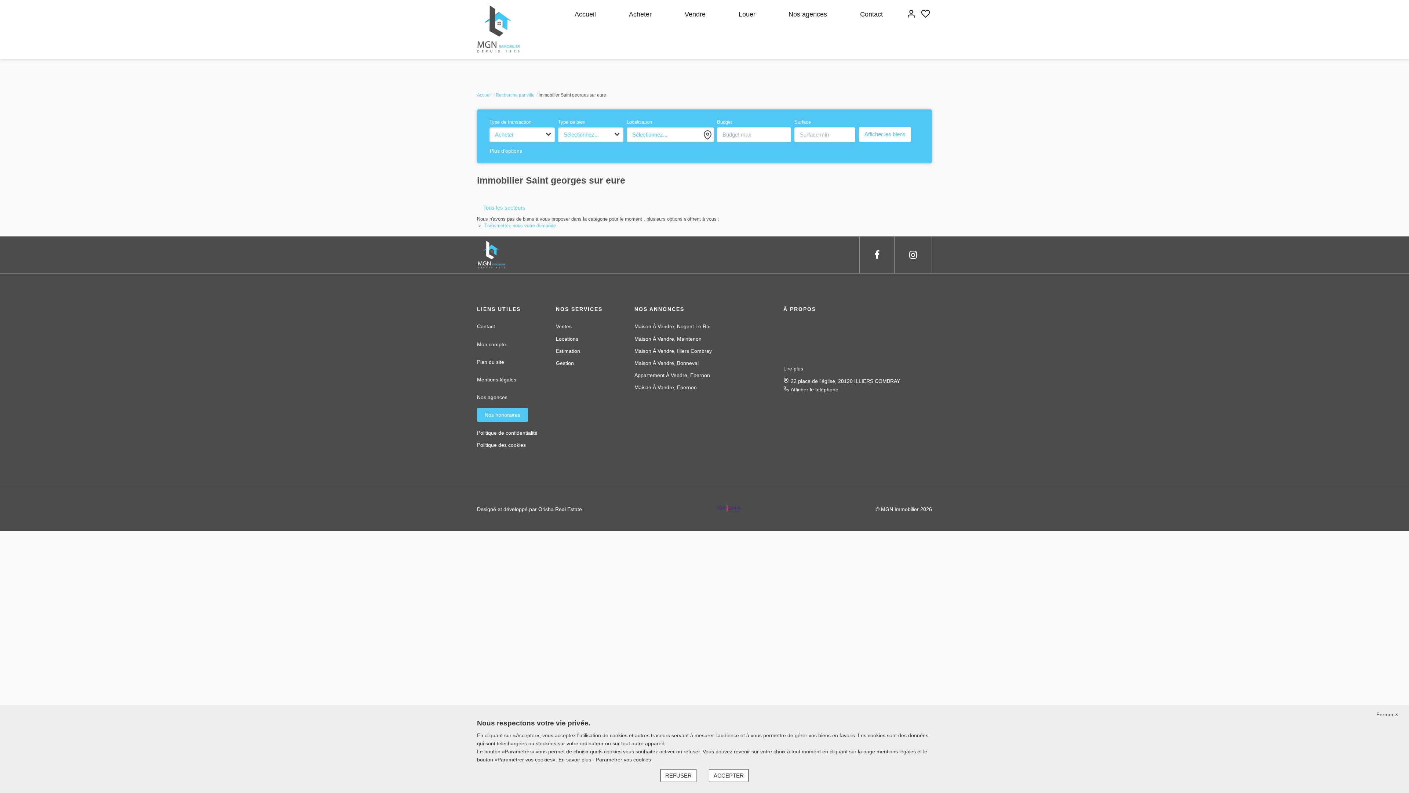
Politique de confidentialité (507, 433)
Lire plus (793, 369)
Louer (747, 14)
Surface (802, 122)
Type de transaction (510, 122)
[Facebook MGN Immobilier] (877, 255)
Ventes (564, 326)
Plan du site (490, 362)
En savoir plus (575, 760)
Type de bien (571, 122)
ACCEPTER (729, 775)
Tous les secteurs (504, 207)
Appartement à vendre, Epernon (672, 375)
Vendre (695, 14)
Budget (724, 122)
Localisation (639, 122)
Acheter (640, 14)
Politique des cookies (501, 445)
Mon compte (491, 344)
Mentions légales (496, 380)
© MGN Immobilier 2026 (904, 509)
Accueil (585, 14)
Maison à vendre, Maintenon (668, 339)
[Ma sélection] (925, 14)
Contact (871, 14)
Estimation (568, 351)
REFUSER (678, 775)
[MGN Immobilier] (499, 29)
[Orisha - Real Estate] (729, 509)
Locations (567, 339)
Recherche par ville (515, 95)
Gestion (565, 363)
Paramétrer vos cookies (623, 760)
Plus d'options (506, 151)
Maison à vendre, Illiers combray (673, 351)
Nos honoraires (502, 415)
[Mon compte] (911, 14)
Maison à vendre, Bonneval (666, 363)
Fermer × (1387, 714)
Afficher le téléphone (814, 389)
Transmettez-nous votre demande (520, 225)
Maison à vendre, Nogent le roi (672, 326)
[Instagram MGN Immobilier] (913, 255)
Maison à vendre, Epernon (665, 387)
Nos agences (808, 14)
